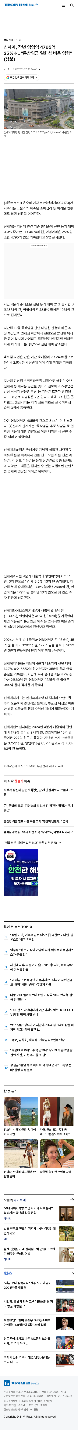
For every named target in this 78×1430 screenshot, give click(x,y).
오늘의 (16, 1200)
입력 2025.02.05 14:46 (24, 69)
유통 (18, 39)
